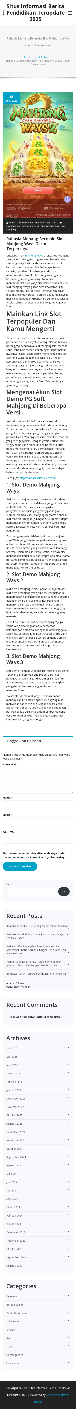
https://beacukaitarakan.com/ (38, 478)
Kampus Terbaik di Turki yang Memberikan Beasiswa (37, 926)
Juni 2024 (11, 1182)
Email (7, 814)
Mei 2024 (11, 1190)
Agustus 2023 (14, 1265)
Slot (37, 222)
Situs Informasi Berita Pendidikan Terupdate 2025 (35, 12)
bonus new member (18, 986)
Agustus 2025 (14, 1123)
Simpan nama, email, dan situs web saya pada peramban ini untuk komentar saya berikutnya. (35, 855)
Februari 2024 (14, 1215)
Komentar (11, 764)
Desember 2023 (15, 1232)
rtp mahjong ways (50, 226)
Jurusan (10, 1329)
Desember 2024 (15, 1132)
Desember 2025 (15, 1098)
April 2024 (12, 1199)
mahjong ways (34, 255)
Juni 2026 (11, 1048)
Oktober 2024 (14, 1148)
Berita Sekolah (15, 1304)
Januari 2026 (13, 1090)
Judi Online (41, 57)
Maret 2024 (13, 1207)
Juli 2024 (11, 1173)
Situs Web (9, 832)
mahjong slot (13, 226)
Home (27, 57)
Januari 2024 (13, 1224)
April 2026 (12, 1065)
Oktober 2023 (14, 1249)
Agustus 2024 (14, 1165)
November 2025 (15, 1107)
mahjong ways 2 (31, 226)
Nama (8, 797)
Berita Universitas (16, 1313)
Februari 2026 (14, 1081)
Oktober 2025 (14, 1115)
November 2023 (15, 1240)
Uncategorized (48, 222)
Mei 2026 (11, 1056)
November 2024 (15, 1140)
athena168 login (15, 983)
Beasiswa (12, 1296)
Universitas (12, 1363)
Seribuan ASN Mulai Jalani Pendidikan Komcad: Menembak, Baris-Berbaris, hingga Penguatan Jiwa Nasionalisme (36, 950)
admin (11, 222)
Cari (8, 884)
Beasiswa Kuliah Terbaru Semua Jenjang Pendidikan (36, 973)
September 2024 (16, 1157)
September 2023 (16, 1257)
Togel (9, 1346)
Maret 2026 (13, 1073)
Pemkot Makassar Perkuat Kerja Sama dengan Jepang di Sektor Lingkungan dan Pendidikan (33, 963)
